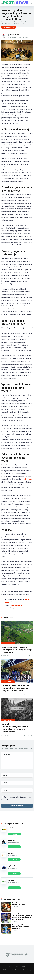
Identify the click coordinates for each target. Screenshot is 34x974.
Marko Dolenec (15, 35)
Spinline (10, 828)
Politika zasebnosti (8, 970)
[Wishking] (3, 857)
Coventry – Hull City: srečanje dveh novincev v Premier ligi (21, 926)
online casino (27, 479)
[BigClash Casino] (3, 869)
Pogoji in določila (20, 970)
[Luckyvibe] (3, 844)
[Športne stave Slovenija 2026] (17, 2)
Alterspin (11, 880)
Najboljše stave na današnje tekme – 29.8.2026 (22, 904)
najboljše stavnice (17, 605)
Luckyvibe (11, 840)
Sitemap (29, 970)
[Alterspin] (3, 884)
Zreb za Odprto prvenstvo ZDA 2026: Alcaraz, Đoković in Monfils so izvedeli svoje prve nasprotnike (22, 916)
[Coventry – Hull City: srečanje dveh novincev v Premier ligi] (6, 933)
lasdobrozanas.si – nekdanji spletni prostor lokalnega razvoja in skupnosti (16, 649)
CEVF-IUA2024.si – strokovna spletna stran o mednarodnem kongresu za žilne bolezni (15, 688)
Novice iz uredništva (8, 27)
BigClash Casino (13, 866)
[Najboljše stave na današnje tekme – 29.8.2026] (6, 911)
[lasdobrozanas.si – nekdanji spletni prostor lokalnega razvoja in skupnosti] (17, 632)
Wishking (11, 853)
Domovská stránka (6, 21)
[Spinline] (3, 831)
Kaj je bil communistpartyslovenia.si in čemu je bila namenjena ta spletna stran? (15, 728)
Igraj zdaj (14, 834)
